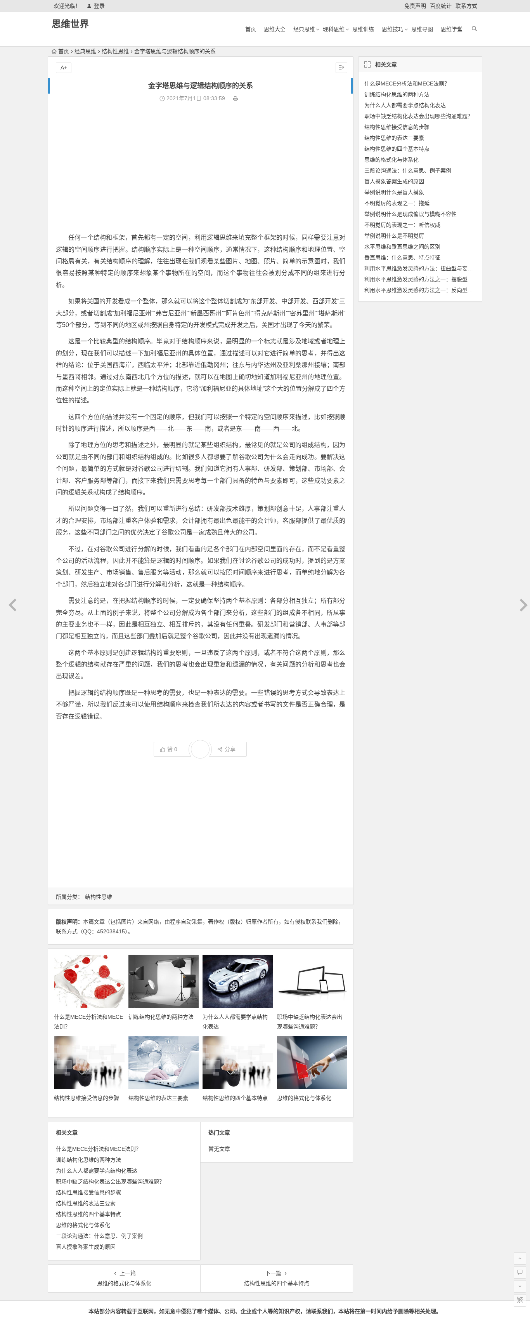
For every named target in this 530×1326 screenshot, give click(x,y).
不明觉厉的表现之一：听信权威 (402, 225)
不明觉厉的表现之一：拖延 (397, 203)
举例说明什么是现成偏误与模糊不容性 (410, 214)
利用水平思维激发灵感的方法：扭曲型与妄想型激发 (426, 268)
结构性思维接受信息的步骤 (86, 1098)
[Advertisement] (201, 167)
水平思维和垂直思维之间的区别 (402, 247)
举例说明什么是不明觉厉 (394, 236)
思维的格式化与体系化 (304, 1098)
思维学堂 (451, 29)
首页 (250, 29)
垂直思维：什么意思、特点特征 (402, 257)
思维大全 (275, 29)
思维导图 (422, 29)
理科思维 (334, 29)
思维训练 (363, 29)
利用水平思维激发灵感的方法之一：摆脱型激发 (421, 279)
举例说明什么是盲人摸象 (394, 192)
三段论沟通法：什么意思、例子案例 (99, 1236)
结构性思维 (115, 51)
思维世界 (70, 24)
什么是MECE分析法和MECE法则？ (98, 1149)
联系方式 (466, 6)
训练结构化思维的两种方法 (161, 1017)
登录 (99, 6)
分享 (230, 749)
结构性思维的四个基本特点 (235, 1098)
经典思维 (304, 29)
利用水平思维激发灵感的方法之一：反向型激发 (421, 290)
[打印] (235, 98)
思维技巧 (393, 29)
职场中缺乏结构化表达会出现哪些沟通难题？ (110, 1181)
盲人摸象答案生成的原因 (86, 1247)
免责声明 (415, 6)
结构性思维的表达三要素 (158, 1098)
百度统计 (441, 6)
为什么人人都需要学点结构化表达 (96, 1171)
